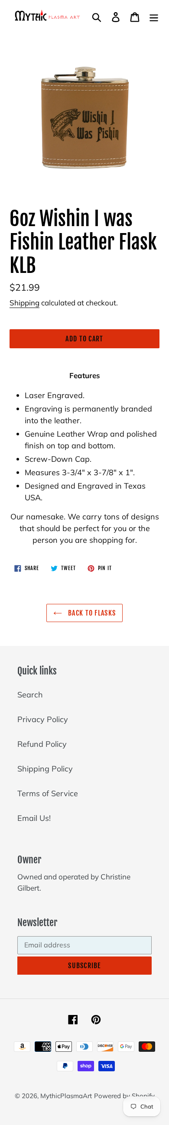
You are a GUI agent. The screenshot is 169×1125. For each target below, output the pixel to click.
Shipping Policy (45, 769)
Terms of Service (47, 793)
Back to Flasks (91, 613)
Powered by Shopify (124, 1096)
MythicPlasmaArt (66, 1096)
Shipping (24, 302)
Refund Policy (42, 744)
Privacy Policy (42, 719)
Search (30, 695)
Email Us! (34, 818)
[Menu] (153, 16)
